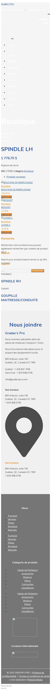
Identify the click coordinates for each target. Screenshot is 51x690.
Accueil (11, 45)
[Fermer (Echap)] (10, 685)
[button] (6, 196)
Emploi (11, 92)
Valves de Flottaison (27, 570)
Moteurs (27, 577)
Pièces (11, 80)
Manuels (12, 86)
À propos (12, 515)
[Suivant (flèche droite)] (5, 688)
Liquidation (13, 67)
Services (12, 73)
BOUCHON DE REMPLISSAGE (16, 189)
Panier (45, 22)
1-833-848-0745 (18, 9)
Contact (12, 98)
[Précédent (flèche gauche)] (2, 688)
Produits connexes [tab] (16, 176)
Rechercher (37, 270)
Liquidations (27, 587)
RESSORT (6, 207)
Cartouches (27, 584)
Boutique (12, 61)
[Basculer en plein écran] (5, 685)
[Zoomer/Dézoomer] (2, 685)
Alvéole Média (35, 679)
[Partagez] (8, 685)
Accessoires (27, 573)
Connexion (43, 19)
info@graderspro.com (37, 9)
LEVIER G (5, 225)
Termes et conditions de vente (33, 676)
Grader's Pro (7, 3)
